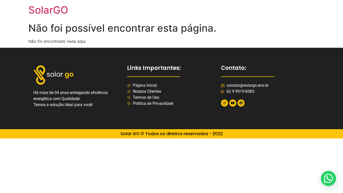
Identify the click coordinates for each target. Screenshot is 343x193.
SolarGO (48, 10)
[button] (328, 178)
